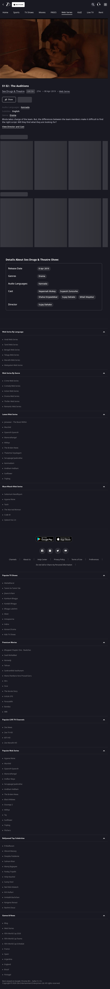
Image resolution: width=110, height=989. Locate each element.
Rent (101, 13)
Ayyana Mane (9, 499)
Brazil (6, 969)
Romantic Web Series (12, 406)
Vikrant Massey (10, 851)
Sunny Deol (8, 882)
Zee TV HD (8, 732)
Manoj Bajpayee (10, 866)
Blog (6, 923)
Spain (6, 954)
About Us (27, 559)
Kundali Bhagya (10, 603)
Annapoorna (9, 619)
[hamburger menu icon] (105, 4)
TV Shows (29, 13)
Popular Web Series (10, 751)
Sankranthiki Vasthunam (14, 670)
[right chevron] (3, 165)
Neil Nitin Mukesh (11, 887)
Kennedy (7, 660)
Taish (6, 504)
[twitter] (58, 551)
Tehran (7, 665)
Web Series (67, 13)
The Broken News (11, 448)
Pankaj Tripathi (10, 871)
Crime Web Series (11, 381)
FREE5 (53, 13)
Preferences (94, 559)
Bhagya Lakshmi (10, 609)
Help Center (42, 559)
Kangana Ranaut (10, 902)
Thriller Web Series (11, 401)
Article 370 (8, 696)
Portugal (7, 974)
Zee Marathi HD (10, 743)
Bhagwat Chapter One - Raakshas (17, 650)
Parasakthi (8, 701)
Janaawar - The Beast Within (15, 422)
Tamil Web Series (11, 344)
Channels (12, 559)
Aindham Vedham (11, 468)
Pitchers (7, 830)
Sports (16, 13)
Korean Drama (10, 629)
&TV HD (7, 737)
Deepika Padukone (11, 856)
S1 (4, 86)
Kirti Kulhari (8, 892)
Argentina (8, 959)
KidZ (79, 13)
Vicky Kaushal (9, 877)
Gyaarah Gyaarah (11, 432)
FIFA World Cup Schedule (14, 944)
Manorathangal (10, 437)
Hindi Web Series (11, 339)
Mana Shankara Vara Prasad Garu (18, 676)
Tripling (7, 478)
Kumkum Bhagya (11, 598)
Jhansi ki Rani (9, 593)
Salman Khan (9, 861)
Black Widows (9, 799)
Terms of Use (77, 559)
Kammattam (9, 463)
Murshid (7, 427)
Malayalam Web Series (13, 365)
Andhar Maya (9, 779)
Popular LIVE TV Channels (13, 720)
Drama (13, 115)
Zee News (8, 727)
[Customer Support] (99, 4)
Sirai (6, 686)
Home (5, 13)
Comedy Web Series (12, 386)
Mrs (5, 681)
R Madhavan (9, 846)
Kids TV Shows (10, 634)
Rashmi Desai (9, 907)
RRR (5, 712)
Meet (6, 614)
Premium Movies (9, 642)
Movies (42, 13)
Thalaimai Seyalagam (12, 453)
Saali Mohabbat (10, 655)
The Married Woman (12, 509)
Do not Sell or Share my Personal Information (54, 565)
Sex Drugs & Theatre (13, 91)
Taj (5, 815)
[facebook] (42, 551)
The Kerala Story (10, 691)
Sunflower (8, 473)
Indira (6, 624)
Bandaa (7, 706)
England (7, 964)
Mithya (7, 442)
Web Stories (9, 928)
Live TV (90, 13)
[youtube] (66, 551)
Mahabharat (9, 583)
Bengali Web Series (12, 350)
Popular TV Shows (9, 575)
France (7, 949)
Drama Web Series (11, 396)
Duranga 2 (8, 804)
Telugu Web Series (11, 355)
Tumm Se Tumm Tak (12, 588)
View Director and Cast (13, 126)
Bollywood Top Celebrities (13, 838)
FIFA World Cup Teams (13, 938)
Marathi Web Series (12, 360)
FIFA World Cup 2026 (12, 933)
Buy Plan (19, 5)
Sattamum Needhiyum (13, 494)
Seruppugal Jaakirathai (13, 458)
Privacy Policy (59, 559)
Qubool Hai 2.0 (10, 520)
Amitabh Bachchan (11, 897)
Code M (7, 515)
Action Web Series (11, 391)
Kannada (25, 107)
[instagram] (50, 551)
